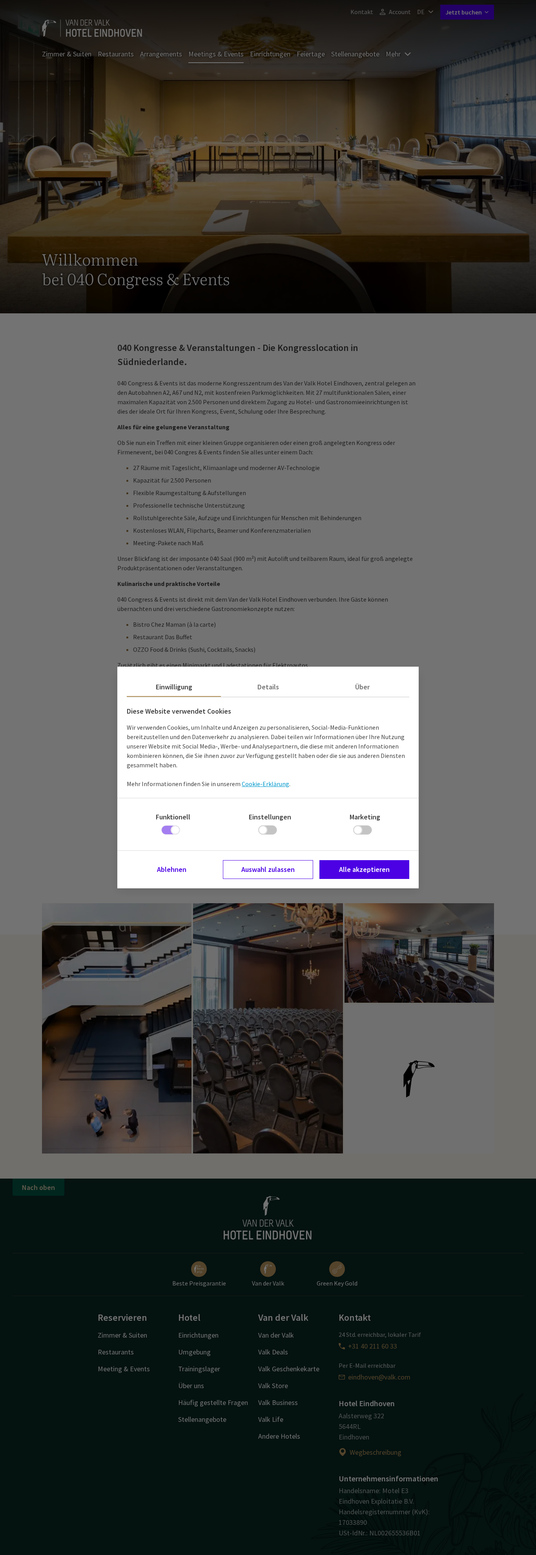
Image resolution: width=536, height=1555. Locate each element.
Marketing (365, 816)
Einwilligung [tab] (174, 686)
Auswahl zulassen (268, 869)
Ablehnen (171, 869)
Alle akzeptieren (364, 869)
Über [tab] (362, 686)
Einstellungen (270, 816)
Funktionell (173, 816)
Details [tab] (268, 686)
